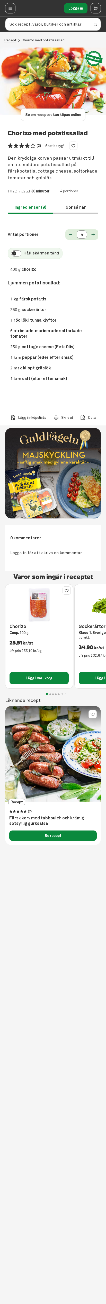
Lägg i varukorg (39, 678)
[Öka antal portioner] (93, 234)
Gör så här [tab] (76, 207)
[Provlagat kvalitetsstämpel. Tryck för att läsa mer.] (94, 59)
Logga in (75, 8)
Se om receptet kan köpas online (53, 114)
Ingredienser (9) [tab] (30, 207)
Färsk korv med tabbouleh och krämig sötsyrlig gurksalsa (46, 821)
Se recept (53, 835)
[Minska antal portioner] (70, 234)
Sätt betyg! (54, 146)
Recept (10, 40)
